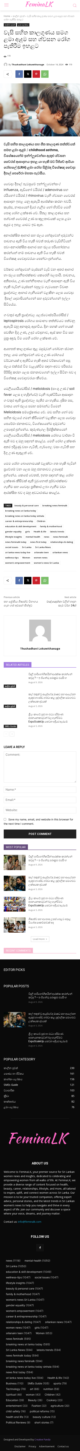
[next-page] (12, 734)
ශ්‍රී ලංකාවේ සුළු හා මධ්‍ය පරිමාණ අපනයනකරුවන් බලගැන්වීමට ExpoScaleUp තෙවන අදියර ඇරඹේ (48, 718)
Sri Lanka (26, 547)
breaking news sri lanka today (20, 510)
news (46, 536)
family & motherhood (51, 526)
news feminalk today (15, 542)
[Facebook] (19, 74)
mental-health (33, 536)
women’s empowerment (17, 562)
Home (7, 16)
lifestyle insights (13, 536)
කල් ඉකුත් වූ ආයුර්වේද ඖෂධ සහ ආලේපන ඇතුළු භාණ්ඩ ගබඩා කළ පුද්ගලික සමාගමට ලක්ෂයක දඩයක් (52, 698)
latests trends (57, 531)
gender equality (13, 531)
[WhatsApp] (45, 74)
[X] (27, 74)
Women (26, 557)
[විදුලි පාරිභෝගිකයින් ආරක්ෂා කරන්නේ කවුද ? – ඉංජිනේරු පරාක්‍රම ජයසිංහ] (14, 680)
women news (40, 557)
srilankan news (60, 552)
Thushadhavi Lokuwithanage (28, 64)
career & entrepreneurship (19, 521)
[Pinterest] (36, 74)
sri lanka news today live (17, 552)
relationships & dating (61, 542)
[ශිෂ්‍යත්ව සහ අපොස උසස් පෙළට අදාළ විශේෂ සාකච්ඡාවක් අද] (14, 925)
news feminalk (60, 536)
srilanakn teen (41, 552)
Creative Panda (42, 1439)
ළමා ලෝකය (23, 24)
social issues (11, 547)
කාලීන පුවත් (19, 16)
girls (27, 531)
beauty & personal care (27, 505)
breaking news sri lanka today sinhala (24, 515)
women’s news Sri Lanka (46, 562)
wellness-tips (12, 557)
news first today (38, 542)
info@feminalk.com (29, 1221)
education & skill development (20, 526)
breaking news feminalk (54, 505)
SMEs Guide (10, 726)
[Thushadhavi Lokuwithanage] (6, 64)
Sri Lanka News (43, 547)
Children (41, 521)
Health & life (40, 531)
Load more (39, 939)
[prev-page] (6, 734)
